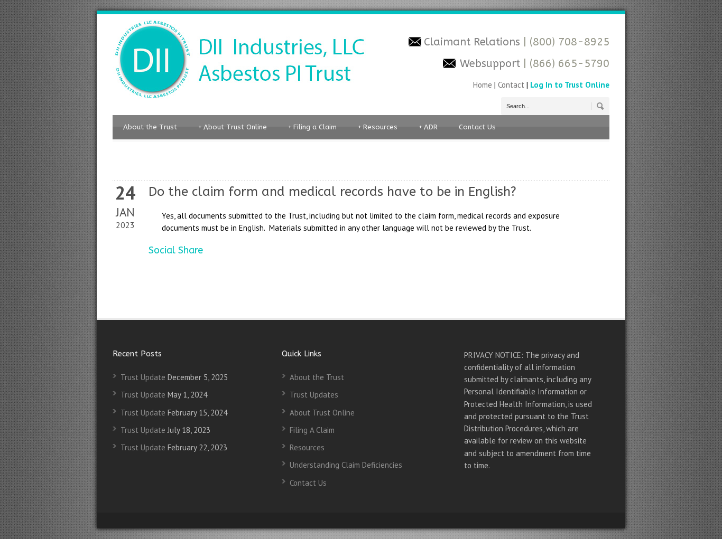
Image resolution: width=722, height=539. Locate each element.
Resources (377, 127)
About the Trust (150, 127)
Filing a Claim (312, 127)
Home (483, 85)
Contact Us (477, 127)
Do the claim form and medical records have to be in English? (332, 191)
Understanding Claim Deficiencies (346, 465)
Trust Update (143, 377)
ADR (428, 127)
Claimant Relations (473, 42)
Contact (511, 85)
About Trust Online (232, 127)
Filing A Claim (312, 430)
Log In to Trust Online (569, 85)
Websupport (490, 64)
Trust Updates (314, 395)
